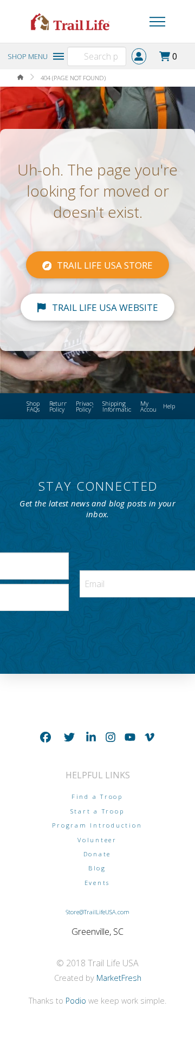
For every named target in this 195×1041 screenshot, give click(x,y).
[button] (143, 22)
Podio (76, 1001)
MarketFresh (118, 978)
